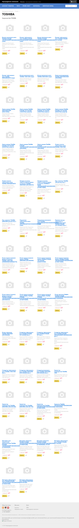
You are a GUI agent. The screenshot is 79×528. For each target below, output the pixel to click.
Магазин (22, 2)
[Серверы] (58, 518)
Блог (40, 2)
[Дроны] (30, 518)
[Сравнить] (8, 53)
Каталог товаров (8, 6)
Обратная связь (48, 6)
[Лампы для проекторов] (50, 518)
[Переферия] (5, 519)
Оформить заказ (19, 509)
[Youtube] (8, 508)
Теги (18, 6)
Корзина (17, 507)
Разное (16, 11)
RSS (27, 507)
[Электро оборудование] (68, 518)
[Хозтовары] (5, 518)
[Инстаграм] (5, 508)
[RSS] (3, 508)
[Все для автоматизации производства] (18, 518)
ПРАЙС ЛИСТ (26, 6)
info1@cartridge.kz (6, 510)
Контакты (36, 6)
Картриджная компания (10, 2)
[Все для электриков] (38, 518)
